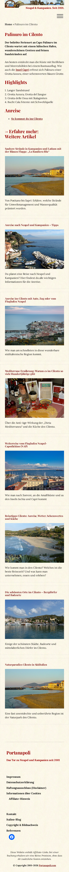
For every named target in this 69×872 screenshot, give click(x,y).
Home (8, 24)
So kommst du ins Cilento (27, 118)
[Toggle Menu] (60, 16)
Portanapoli (18, 752)
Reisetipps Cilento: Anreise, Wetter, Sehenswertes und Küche (34, 517)
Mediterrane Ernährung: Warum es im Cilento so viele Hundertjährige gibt (34, 372)
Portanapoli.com (47, 865)
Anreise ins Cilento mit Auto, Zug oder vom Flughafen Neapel (30, 300)
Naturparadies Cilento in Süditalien (26, 664)
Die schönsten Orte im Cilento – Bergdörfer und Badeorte (31, 593)
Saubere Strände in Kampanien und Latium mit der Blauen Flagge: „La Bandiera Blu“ (33, 150)
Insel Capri (22, 69)
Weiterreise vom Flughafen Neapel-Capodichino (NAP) (26, 445)
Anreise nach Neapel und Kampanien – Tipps (31, 224)
